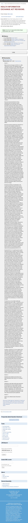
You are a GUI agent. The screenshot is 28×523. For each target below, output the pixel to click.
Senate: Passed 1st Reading (18, 39)
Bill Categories (5, 436)
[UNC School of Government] (13, 1)
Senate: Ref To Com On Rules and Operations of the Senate (14, 41)
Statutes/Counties (6, 438)
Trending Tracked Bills (7, 432)
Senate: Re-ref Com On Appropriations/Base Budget (12, 45)
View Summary (18, 61)
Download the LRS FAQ (14, 419)
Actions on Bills (5, 433)
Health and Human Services (15, 401)
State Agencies (11, 400)
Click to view (10, 14)
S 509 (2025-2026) (8, 59)
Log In (11, 497)
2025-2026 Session (20, 16)
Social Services (20, 403)
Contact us (5, 477)
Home (2, 3)
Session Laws (5, 435)
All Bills (4, 430)
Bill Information (6, 485)
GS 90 (4, 405)
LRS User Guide (6, 476)
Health (22, 401)
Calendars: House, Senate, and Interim (11, 486)
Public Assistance (6, 404)
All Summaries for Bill (7, 411)
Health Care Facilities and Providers (10, 403)
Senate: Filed (14, 37)
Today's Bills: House (6, 427)
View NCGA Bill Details (6, 16)
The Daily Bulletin (6, 426)
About (4, 475)
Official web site (6, 483)
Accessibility (15, 497)
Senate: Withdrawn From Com (17, 43)
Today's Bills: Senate (7, 429)
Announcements (6, 439)
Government (5, 400)
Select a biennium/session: (6, 448)
